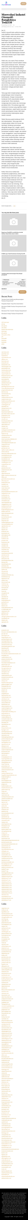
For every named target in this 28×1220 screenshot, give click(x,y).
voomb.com (4, 755)
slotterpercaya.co (6, 853)
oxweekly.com (5, 489)
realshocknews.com (6, 782)
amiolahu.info (5, 546)
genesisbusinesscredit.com (8, 479)
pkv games (4, 325)
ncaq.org (4, 942)
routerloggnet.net (6, 404)
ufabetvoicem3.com (6, 1040)
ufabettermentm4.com (7, 876)
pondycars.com (5, 1113)
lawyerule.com (5, 520)
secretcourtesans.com (7, 913)
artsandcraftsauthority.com (8, 1176)
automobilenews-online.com (8, 1142)
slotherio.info (5, 573)
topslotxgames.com (6, 402)
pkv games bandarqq (20, 1205)
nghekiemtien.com (6, 526)
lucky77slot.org (5, 764)
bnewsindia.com (5, 1107)
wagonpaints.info (6, 1074)
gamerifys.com (5, 353)
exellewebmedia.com (7, 666)
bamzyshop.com (6, 1111)
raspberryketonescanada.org (9, 1118)
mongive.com (5, 428)
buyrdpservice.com (6, 688)
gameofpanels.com (6, 440)
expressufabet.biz (6, 372)
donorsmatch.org (6, 582)
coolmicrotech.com (6, 1136)
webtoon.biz (4, 726)
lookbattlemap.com (6, 686)
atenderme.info (5, 555)
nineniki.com (5, 419)
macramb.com (5, 486)
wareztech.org (5, 673)
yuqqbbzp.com (5, 1002)
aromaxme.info (5, 551)
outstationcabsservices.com (8, 1131)
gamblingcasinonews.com (8, 386)
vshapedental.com (6, 1123)
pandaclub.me (5, 602)
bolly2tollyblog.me (6, 600)
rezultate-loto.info (6, 1024)
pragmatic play (6, 1199)
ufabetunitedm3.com (7, 883)
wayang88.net (5, 1044)
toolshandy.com (5, 495)
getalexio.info (5, 811)
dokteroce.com (5, 515)
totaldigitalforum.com (7, 1145)
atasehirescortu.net (6, 747)
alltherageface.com (6, 1158)
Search (4, 288)
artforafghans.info (6, 535)
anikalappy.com (5, 1049)
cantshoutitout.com (6, 370)
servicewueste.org (6, 393)
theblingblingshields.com (8, 737)
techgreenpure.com (6, 977)
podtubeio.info (5, 565)
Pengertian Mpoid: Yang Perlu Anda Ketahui (12, 303)
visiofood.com (5, 1098)
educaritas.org (5, 937)
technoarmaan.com (6, 1147)
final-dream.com (6, 1084)
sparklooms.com (6, 860)
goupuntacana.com (6, 922)
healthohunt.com (6, 1060)
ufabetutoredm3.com (7, 889)
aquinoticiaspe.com (6, 709)
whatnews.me (5, 1082)
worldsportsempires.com (8, 796)
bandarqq (4, 340)
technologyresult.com (7, 968)
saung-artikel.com (6, 702)
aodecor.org (4, 580)
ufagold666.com (5, 1104)
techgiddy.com (5, 655)
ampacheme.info (6, 547)
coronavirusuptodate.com (8, 1006)
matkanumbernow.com (7, 397)
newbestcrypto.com (6, 697)
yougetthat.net (5, 693)
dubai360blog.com (6, 762)
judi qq (3, 324)
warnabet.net (5, 596)
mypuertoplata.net (6, 373)
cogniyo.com (5, 822)
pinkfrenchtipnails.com (7, 738)
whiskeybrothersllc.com (7, 898)
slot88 (14, 1198)
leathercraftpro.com (6, 829)
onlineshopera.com (6, 946)
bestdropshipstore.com (7, 978)
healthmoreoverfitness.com (8, 401)
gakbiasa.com (5, 613)
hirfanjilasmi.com (6, 825)
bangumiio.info (5, 556)
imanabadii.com (5, 618)
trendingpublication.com (7, 873)
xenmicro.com (5, 944)
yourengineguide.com (7, 1127)
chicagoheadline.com (7, 917)
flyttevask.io (4, 604)
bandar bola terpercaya (7, 329)
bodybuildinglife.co (6, 777)
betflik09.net (5, 940)
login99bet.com (5, 911)
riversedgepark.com (6, 924)
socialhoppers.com (6, 462)
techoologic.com (6, 1116)
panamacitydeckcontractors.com (10, 491)
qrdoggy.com (5, 778)
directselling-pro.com (7, 1165)
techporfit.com (5, 363)
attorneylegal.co (5, 753)
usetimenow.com (6, 444)
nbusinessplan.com (6, 366)
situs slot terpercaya (13, 1195)
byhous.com (5, 605)
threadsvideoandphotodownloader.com (11, 653)
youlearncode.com (6, 962)
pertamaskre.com (6, 651)
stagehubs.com (5, 908)
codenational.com (6, 1160)
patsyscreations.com (7, 933)
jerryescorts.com (6, 751)
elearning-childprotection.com (9, 453)
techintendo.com (6, 975)
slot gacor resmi (11, 1201)
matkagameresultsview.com (8, 430)
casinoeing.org (5, 585)
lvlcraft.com (4, 988)
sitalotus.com (5, 793)
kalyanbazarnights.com (7, 411)
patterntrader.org (6, 789)
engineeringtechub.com (7, 749)
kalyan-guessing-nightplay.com (9, 439)
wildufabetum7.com (6, 900)
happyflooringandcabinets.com (9, 775)
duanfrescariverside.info (7, 1053)
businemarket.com (6, 715)
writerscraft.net (5, 451)
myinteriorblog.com (6, 1105)
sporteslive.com (5, 735)
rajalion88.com (5, 920)
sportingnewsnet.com (7, 731)
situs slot (18, 1198)
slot (14, 206)
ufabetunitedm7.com (7, 885)
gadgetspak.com (6, 1009)
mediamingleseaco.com (7, 522)
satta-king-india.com (7, 997)
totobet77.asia (5, 869)
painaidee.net (5, 722)
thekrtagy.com (5, 1133)
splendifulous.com (6, 1026)
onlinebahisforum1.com (7, 915)
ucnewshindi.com (6, 661)
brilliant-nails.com (6, 511)
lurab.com (4, 1169)
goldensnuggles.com (7, 684)
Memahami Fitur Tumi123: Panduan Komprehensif (14, 310)
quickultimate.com (6, 845)
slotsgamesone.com (6, 408)
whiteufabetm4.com (6, 1047)
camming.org (5, 919)
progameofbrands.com (7, 390)
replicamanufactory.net (7, 1022)
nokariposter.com (6, 437)
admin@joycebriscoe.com (8, 26)
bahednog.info (5, 648)
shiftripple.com (5, 851)
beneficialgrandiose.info (7, 560)
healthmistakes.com (6, 786)
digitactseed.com (6, 986)
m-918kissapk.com (6, 609)
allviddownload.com (6, 382)
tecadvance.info (5, 542)
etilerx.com (4, 1055)
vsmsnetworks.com (6, 357)
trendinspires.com (6, 498)
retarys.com (4, 680)
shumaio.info (5, 571)
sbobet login (8, 1212)
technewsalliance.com (7, 1065)
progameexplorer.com (7, 1161)
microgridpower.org (6, 831)
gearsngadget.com (6, 1011)
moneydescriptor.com (7, 718)
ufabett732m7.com (6, 1096)
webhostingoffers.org (7, 969)
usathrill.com (5, 1122)
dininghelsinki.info (6, 1051)
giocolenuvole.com (6, 957)
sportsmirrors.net (6, 744)
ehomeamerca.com (6, 973)
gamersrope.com (6, 664)
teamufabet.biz (5, 379)
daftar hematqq (6, 1205)
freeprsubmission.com (7, 1102)
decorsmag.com (5, 384)
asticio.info (4, 806)
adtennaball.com (6, 424)
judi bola (14, 1212)
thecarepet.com (5, 635)
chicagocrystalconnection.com (9, 616)
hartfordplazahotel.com (7, 607)
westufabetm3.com (6, 896)
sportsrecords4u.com (7, 1027)
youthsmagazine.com (7, 720)
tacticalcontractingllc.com (8, 862)
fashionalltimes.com (6, 1143)
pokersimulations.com (7, 1020)
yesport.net (4, 690)
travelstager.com (6, 497)
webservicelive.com (6, 1178)
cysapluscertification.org (7, 575)
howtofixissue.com (6, 377)
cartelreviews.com (6, 980)
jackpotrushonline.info (7, 659)
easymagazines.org (6, 824)
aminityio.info (5, 544)
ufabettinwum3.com (6, 882)
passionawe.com (6, 838)
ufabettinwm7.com (6, 880)
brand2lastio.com (6, 459)
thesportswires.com (6, 728)
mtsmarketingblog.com (7, 524)
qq (15, 1209)
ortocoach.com (5, 836)
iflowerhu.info (5, 614)
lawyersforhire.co (6, 713)
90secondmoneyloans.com (8, 989)
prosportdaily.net (6, 1089)
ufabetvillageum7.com (7, 1038)
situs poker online (6, 334)
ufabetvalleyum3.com (7, 892)
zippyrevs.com (5, 395)
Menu (23, 3)
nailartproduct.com (6, 984)
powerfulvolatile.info (6, 567)
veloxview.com (5, 894)
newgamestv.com (6, 740)
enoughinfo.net (5, 593)
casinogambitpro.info (7, 641)
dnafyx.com (4, 955)
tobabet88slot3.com (6, 865)
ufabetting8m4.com (6, 1031)
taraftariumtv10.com (6, 506)
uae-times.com (5, 352)
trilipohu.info (5, 620)
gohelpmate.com (6, 448)
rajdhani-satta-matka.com (8, 450)
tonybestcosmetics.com (7, 1151)
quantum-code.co (6, 1080)
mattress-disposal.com (7, 773)
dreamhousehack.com (7, 1138)
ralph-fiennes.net (6, 473)
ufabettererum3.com (7, 874)
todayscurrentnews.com (7, 867)
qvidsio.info (4, 569)
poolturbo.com (5, 531)
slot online (4, 327)
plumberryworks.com (7, 842)
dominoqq (4, 331)
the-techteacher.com (7, 1140)
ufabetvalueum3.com (7, 1035)
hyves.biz (4, 591)
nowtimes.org (5, 584)
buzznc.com (4, 1152)
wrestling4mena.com (7, 455)
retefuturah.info (5, 1062)
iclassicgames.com (6, 700)
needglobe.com (5, 834)
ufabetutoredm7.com (7, 891)
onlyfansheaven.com (7, 469)
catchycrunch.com (6, 928)
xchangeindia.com (6, 1134)
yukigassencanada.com (7, 998)
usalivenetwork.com (6, 657)
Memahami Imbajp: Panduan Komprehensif (12, 313)
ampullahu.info (5, 549)
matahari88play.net (6, 717)
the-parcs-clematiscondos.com (9, 632)
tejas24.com (5, 529)
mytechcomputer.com (7, 1172)
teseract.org (4, 1093)
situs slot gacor (22, 1197)
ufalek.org (4, 771)
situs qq (12, 1205)
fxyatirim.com (5, 964)
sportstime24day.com (7, 733)
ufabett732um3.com (6, 1071)
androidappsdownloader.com (9, 442)
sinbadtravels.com (6, 670)
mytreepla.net (5, 1018)
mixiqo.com (4, 833)
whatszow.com (5, 971)
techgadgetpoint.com (7, 757)
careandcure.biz (5, 820)
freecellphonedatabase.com (8, 662)
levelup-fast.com (6, 1017)
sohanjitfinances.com (7, 856)
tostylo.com (4, 691)
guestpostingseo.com (7, 639)
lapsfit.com (4, 1015)
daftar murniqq (21, 1203)
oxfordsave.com (5, 699)
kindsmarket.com (6, 482)
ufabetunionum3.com (7, 1033)
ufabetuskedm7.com (7, 887)
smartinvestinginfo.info (7, 1064)
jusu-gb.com (5, 633)
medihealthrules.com (7, 1120)
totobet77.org (5, 871)
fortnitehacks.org (6, 576)
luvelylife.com (5, 484)
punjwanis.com (5, 630)
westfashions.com (6, 493)
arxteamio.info (5, 809)
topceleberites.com (6, 1029)
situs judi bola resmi (21, 1212)
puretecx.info (5, 540)
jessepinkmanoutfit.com (7, 677)
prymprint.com (5, 815)
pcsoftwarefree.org (6, 951)
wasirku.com (5, 527)
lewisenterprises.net (6, 949)
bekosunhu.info (5, 558)
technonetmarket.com (7, 1067)
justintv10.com (5, 518)
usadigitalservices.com (7, 460)
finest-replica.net (6, 1085)
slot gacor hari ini (20, 1201)
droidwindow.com (6, 1100)
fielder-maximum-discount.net (9, 475)
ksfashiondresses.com (7, 787)
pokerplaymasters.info (7, 642)
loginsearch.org (5, 578)
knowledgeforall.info (6, 457)
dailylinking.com (5, 953)
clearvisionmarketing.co (7, 1078)
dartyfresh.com (5, 948)
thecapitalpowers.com (7, 863)
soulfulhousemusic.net (7, 858)
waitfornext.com (5, 1076)
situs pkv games (5, 1193)
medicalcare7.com (6, 422)
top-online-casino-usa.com (8, 413)
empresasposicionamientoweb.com (10, 1149)
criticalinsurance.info (7, 435)
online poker (12, 1206)
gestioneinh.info (5, 1087)
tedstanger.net (5, 1069)
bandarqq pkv (22, 1195)
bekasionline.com (6, 364)
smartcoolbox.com (6, 854)
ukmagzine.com (5, 671)
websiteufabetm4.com (7, 1045)
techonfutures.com (6, 1114)
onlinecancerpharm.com (7, 769)
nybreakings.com (6, 1129)
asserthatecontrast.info (7, 553)
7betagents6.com (6, 1004)
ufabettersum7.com (6, 878)
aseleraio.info (5, 804)
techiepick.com (5, 1109)
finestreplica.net (5, 1056)
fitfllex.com (4, 477)
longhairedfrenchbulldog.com (9, 711)
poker (3, 344)
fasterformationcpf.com (7, 682)
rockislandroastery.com (7, 1163)
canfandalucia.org (6, 1125)
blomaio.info (5, 562)
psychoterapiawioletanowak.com (10, 844)
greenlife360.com (6, 368)
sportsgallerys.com (6, 742)
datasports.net (5, 746)
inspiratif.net (5, 355)
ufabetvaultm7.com (6, 1036)
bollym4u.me (5, 598)
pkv (2, 336)
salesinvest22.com (6, 1091)
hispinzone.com (5, 410)
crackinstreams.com (6, 1007)
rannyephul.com (5, 500)
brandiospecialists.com (7, 421)
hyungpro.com (5, 729)
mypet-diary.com (6, 488)
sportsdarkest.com (6, 724)
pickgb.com (4, 784)
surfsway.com (5, 982)
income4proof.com (6, 935)
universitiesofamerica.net (8, 388)
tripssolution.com (6, 995)
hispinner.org (5, 433)
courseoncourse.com (7, 644)
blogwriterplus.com (6, 637)
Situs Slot (18, 26)
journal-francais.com (7, 517)
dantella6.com (5, 406)
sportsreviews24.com (7, 760)
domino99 (4, 338)
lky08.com (4, 471)
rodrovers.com (5, 993)
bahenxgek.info (5, 650)
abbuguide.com (5, 966)
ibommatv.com (5, 361)
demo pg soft (5, 1197)
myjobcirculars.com (6, 399)
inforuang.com (5, 480)
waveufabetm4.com (6, 1042)
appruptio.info (5, 622)
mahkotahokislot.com (7, 767)
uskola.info (4, 1073)
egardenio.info (5, 807)
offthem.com (5, 359)
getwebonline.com (6, 468)
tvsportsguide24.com (7, 758)
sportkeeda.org (5, 816)
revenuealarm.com (6, 1167)
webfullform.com (6, 381)
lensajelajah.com (6, 939)
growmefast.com (6, 766)
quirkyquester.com (6, 847)
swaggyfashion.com (6, 504)
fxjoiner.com (4, 1154)
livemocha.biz (5, 587)
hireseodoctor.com (6, 1013)
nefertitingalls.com (6, 931)
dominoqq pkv (22, 1193)
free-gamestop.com (6, 668)
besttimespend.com (6, 818)
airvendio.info (5, 536)
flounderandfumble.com (7, 1058)
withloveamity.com (6, 960)
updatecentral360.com (7, 798)
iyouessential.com (6, 959)
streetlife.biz (4, 589)
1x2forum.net (5, 910)
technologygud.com (6, 780)
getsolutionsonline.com (7, 431)
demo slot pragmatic (15, 1199)
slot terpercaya (5, 322)
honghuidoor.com (6, 415)
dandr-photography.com (7, 513)
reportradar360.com (6, 502)
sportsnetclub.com (6, 695)
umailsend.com (5, 679)
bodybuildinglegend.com (8, 509)
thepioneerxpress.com (7, 375)
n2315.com (4, 466)
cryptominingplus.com (7, 708)
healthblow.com (5, 446)
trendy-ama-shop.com (7, 1094)
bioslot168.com (5, 1174)
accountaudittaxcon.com (8, 813)
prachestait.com (5, 533)
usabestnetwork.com (7, 675)
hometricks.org (5, 827)
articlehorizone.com (6, 1000)
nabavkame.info (5, 611)
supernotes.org (5, 795)
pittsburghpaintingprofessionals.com (10, 840)
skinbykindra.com (6, 1156)
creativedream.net (6, 464)
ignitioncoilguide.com (7, 1171)
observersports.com (6, 706)
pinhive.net (4, 594)
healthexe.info (5, 538)
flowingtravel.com (6, 417)
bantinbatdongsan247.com (8, 646)
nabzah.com (5, 426)
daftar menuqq (14, 1203)
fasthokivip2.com (6, 704)
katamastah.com (6, 800)
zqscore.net (4, 802)
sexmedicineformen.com (8, 849)
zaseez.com (4, 926)
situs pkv (12, 1193)
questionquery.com (6, 507)
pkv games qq (15, 1208)
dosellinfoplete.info (6, 564)
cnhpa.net (4, 791)
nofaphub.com (5, 930)
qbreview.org (5, 391)
